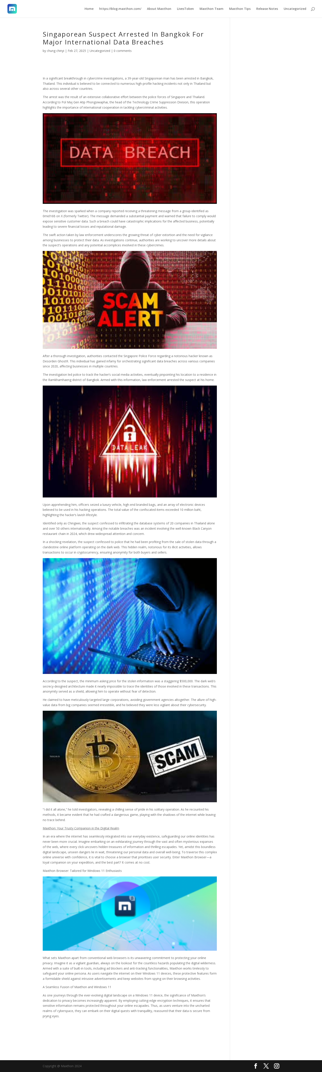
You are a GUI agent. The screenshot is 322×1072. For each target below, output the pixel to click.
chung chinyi (55, 51)
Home (89, 9)
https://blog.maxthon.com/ (120, 9)
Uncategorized (295, 9)
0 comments (123, 51)
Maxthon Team (211, 9)
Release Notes (267, 9)
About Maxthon (159, 9)
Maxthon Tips (240, 9)
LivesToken (185, 9)
